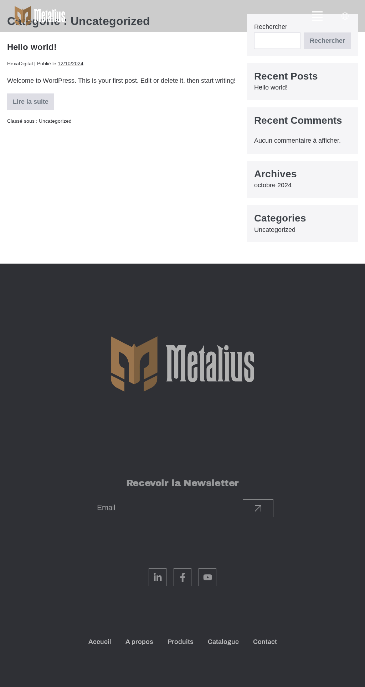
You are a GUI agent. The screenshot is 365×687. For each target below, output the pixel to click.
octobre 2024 (273, 185)
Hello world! (32, 47)
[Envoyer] (258, 508)
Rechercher (327, 40)
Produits (181, 641)
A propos (139, 641)
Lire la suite (31, 99)
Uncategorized (55, 121)
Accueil (99, 641)
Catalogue (223, 641)
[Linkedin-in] (157, 577)
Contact (265, 641)
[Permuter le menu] (317, 16)
